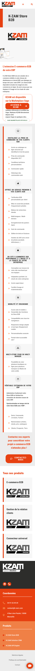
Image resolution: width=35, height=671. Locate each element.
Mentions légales (17, 655)
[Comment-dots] (29, 666)
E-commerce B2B (15, 482)
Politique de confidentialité (17, 660)
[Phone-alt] (9, 584)
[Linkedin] (5, 584)
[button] (23, 4)
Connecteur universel (17, 538)
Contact (17, 665)
